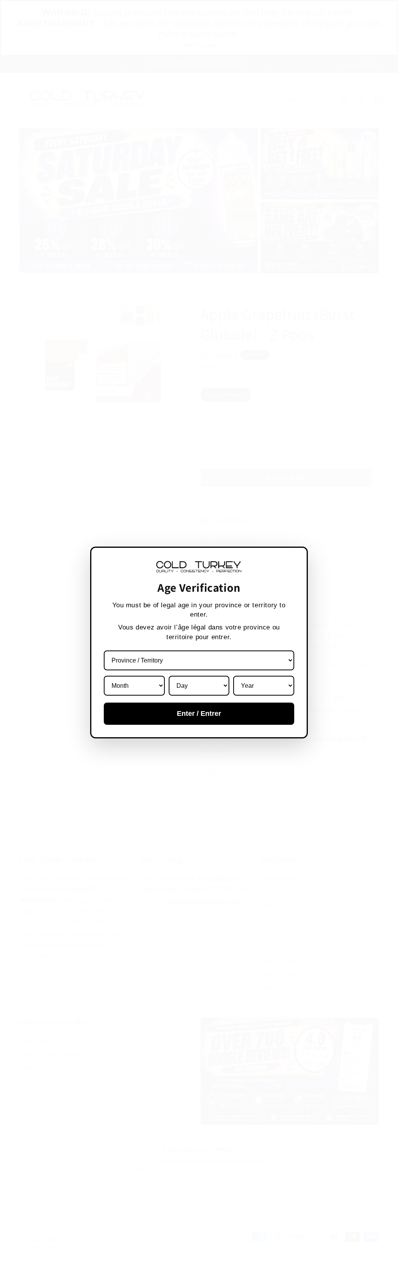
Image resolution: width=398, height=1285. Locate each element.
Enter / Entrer (199, 713)
